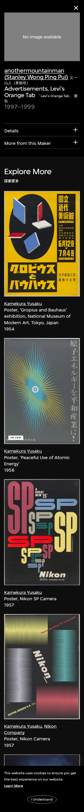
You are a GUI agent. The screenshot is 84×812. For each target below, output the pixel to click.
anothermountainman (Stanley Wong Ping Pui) (36, 73)
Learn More (13, 786)
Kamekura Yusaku (23, 303)
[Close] (76, 8)
